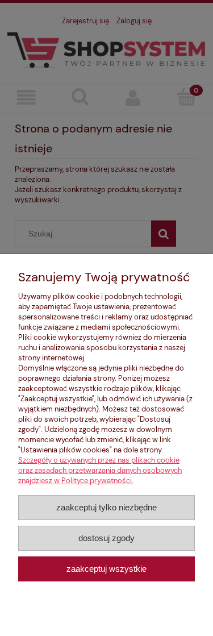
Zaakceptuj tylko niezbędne (106, 507)
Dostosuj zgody (106, 538)
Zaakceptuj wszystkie (106, 568)
